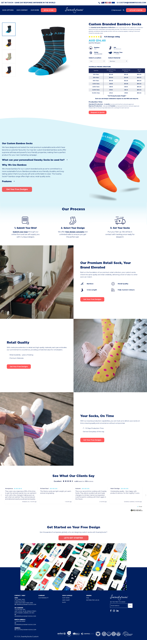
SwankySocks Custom (29, 637)
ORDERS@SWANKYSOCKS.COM (26, 604)
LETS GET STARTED (136, 10)
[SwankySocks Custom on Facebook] (111, 610)
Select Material (114, 58)
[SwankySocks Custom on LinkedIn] (117, 610)
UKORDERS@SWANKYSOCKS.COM (25, 616)
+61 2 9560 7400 (19, 599)
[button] (20, 495)
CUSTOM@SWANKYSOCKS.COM (132, 3)
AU (91, 61)
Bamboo (112, 61)
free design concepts (74, 232)
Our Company (22, 10)
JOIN (130, 605)
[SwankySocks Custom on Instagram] (114, 610)
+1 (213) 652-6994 (19, 621)
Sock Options (8, 10)
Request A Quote (97, 112)
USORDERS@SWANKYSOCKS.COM (25, 624)
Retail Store (48, 10)
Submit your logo (20, 232)
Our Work (35, 10)
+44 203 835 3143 (19, 609)
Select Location (95, 58)
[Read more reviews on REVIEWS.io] (137, 510)
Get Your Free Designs (17, 189)
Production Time (95, 102)
